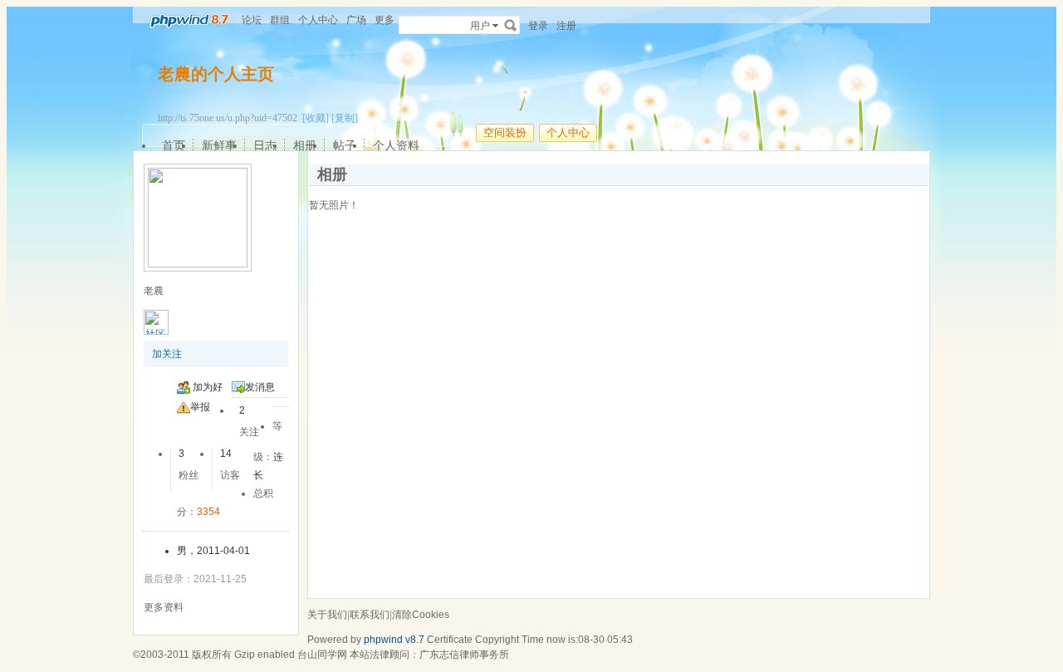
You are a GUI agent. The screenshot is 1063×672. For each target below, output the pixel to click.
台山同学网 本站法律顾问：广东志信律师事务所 (403, 654)
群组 (280, 20)
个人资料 (396, 145)
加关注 (167, 354)
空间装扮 (505, 132)
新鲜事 (219, 145)
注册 (566, 26)
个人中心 (318, 20)
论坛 (252, 20)
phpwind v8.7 (394, 639)
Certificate (450, 639)
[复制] (344, 118)
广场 (356, 20)
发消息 (260, 387)
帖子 (344, 145)
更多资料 (164, 607)
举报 (200, 407)
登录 (538, 26)
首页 (173, 145)
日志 (265, 145)
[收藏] (315, 118)
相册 (304, 145)
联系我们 (369, 614)
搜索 (510, 24)
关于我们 (327, 614)
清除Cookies (420, 614)
